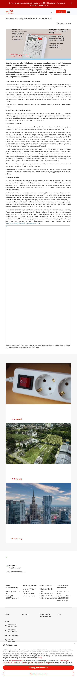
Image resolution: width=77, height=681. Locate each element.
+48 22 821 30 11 (12, 631)
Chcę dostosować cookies (38, 674)
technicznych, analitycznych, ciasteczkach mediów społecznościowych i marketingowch (36, 662)
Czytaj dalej (17, 419)
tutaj (40, 658)
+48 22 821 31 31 (12, 626)
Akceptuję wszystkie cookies (38, 668)
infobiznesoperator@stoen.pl (49, 598)
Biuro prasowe (11, 18)
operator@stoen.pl (29, 596)
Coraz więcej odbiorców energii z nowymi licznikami (33, 18)
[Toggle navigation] (68, 12)
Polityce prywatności (16, 661)
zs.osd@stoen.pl (62, 600)
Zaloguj (61, 12)
